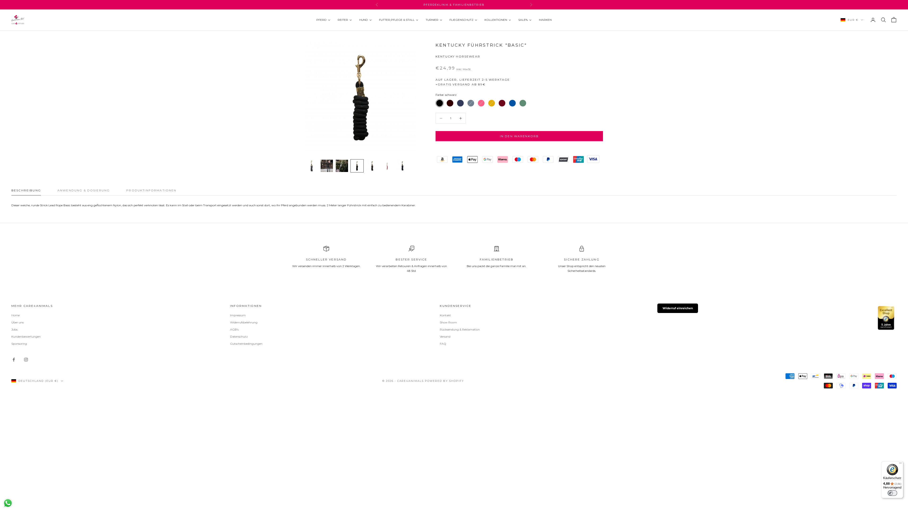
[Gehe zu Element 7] (402, 165)
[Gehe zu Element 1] (311, 165)
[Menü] (900, 464)
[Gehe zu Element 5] (372, 165)
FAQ (443, 343)
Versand (445, 336)
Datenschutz (239, 336)
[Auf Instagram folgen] (26, 359)
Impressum (238, 315)
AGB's (234, 329)
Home (15, 315)
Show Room (448, 322)
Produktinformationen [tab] (151, 190)
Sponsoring (19, 343)
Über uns (17, 322)
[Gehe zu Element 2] (326, 165)
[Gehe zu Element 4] (357, 165)
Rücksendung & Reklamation (460, 329)
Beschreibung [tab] (26, 190)
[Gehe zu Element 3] (342, 165)
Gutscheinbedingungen (246, 343)
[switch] (892, 493)
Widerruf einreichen (678, 308)
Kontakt (445, 315)
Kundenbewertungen (26, 336)
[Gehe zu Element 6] (387, 165)
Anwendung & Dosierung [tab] (83, 190)
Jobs (14, 329)
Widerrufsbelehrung (244, 322)
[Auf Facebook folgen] (13, 359)
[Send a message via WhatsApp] (7, 503)
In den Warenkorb (519, 136)
